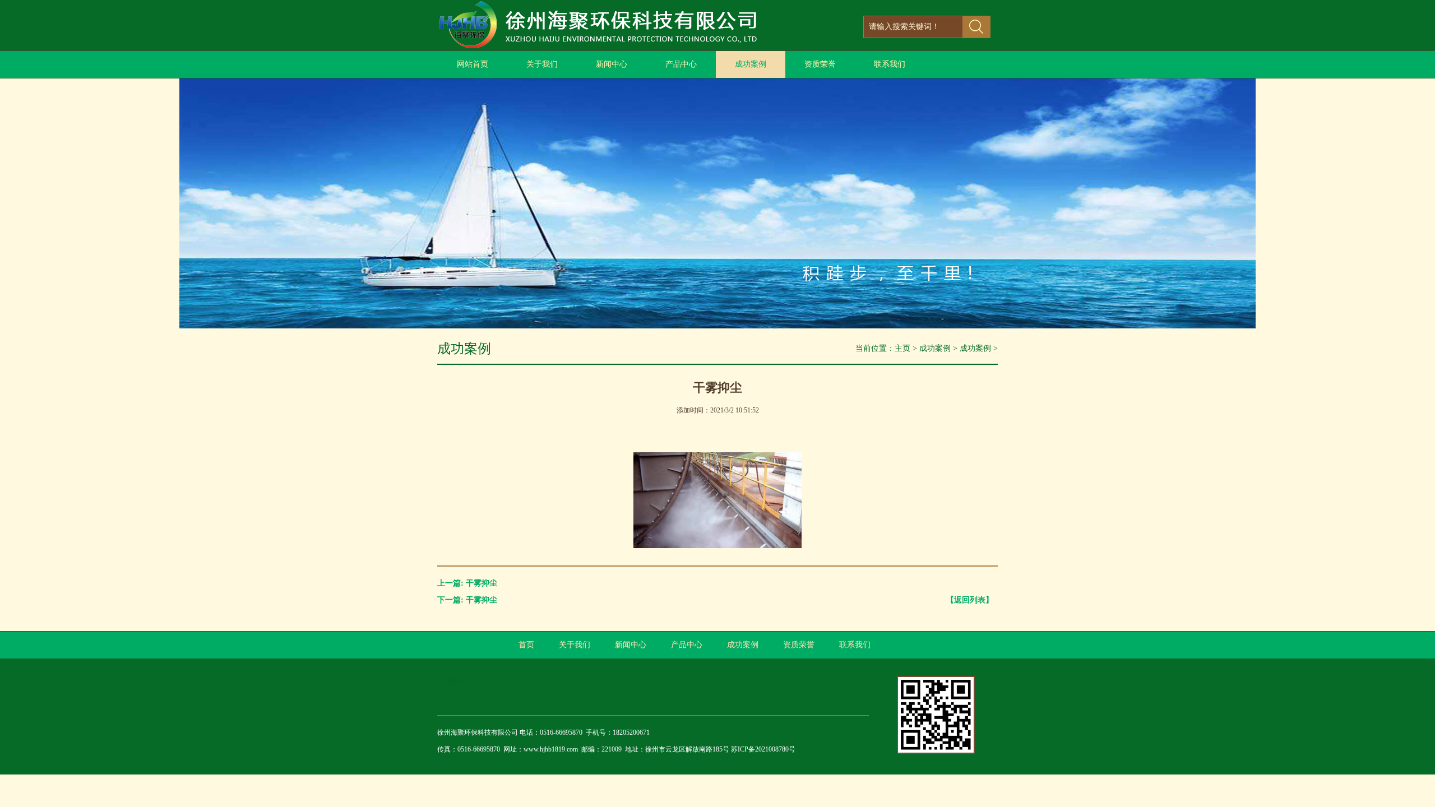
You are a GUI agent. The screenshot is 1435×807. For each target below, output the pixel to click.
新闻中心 (611, 64)
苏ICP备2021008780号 (763, 749)
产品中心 (681, 64)
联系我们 (889, 64)
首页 (526, 645)
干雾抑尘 (481, 583)
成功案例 (750, 64)
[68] (717, 326)
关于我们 (542, 64)
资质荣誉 (820, 64)
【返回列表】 (969, 600)
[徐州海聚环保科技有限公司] (605, 47)
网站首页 (472, 64)
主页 (902, 348)
